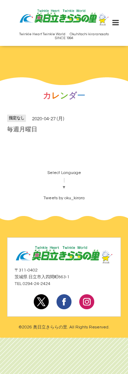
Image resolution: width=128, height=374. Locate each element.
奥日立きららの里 (50, 327)
